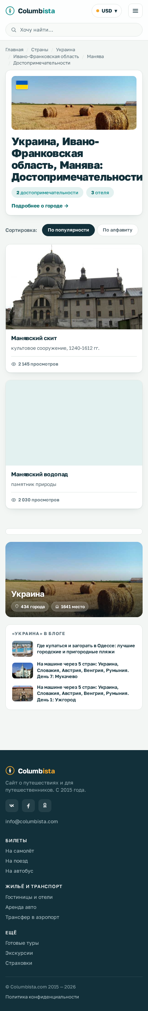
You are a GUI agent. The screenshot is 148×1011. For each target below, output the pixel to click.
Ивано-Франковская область (46, 56)
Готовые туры (22, 943)
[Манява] (74, 103)
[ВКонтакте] (11, 805)
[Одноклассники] (44, 805)
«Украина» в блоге (38, 633)
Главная (14, 49)
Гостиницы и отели (29, 897)
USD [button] (109, 11)
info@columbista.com (31, 821)
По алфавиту (118, 230)
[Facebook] (28, 805)
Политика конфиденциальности (42, 997)
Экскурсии (19, 953)
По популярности (68, 230)
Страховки (18, 963)
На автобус (19, 871)
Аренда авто (20, 907)
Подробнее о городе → (40, 205)
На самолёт (19, 851)
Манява (95, 56)
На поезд (16, 861)
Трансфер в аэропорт (32, 917)
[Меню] (135, 11)
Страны (39, 49)
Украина (65, 49)
